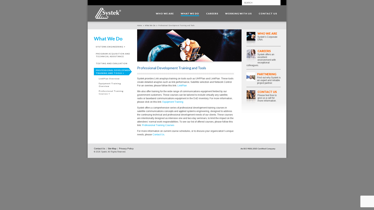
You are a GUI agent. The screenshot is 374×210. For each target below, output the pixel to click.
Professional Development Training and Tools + (114, 71)
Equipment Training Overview (110, 85)
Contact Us (158, 134)
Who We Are (267, 33)
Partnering (266, 74)
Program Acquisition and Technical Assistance (113, 55)
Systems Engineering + (110, 47)
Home (139, 25)
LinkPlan (182, 85)
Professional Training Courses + (111, 92)
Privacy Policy (126, 148)
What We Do (150, 25)
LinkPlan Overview (109, 78)
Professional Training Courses (158, 125)
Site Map (112, 148)
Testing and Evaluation (111, 63)
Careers (264, 51)
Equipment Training (172, 102)
